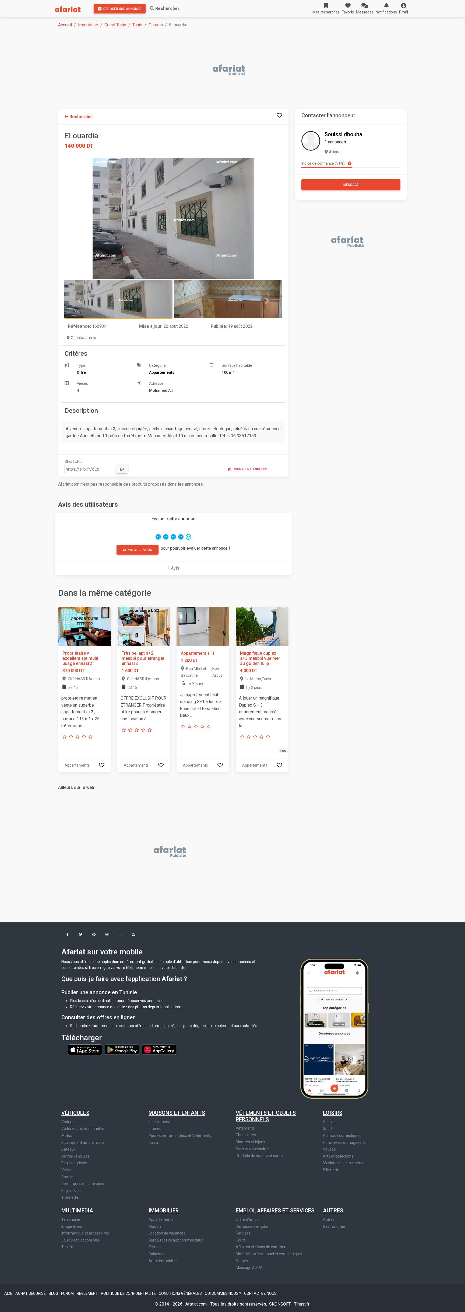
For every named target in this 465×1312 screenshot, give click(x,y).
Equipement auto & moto (82, 1142)
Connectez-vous (137, 550)
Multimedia (77, 1210)
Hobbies (330, 1122)
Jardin (154, 1142)
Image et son (72, 1226)
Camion (68, 1177)
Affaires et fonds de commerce (263, 1247)
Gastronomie (334, 1226)
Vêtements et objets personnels (266, 1116)
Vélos (66, 1170)
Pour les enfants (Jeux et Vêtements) (181, 1135)
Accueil (65, 24)
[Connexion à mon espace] (279, 115)
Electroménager (162, 1122)
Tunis (137, 24)
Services (243, 1233)
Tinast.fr (301, 1304)
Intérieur (156, 1128)
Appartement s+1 (198, 653)
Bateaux (68, 1149)
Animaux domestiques (342, 1135)
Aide (8, 1293)
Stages (242, 1261)
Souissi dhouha (343, 134)
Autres (333, 1210)
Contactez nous (260, 1293)
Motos (66, 1135)
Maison (155, 1226)
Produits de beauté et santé (259, 1156)
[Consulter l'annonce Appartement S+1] (203, 626)
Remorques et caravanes (82, 1183)
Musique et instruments (343, 1163)
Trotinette (69, 1197)
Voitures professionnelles (83, 1128)
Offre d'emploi (248, 1219)
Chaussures (246, 1135)
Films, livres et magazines (345, 1142)
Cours (241, 1240)
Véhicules (75, 1113)
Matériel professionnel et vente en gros (269, 1254)
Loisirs (332, 1113)
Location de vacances (167, 1233)
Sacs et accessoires (252, 1149)
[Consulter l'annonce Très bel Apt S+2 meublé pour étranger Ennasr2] (143, 626)
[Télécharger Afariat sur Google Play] (122, 1049)
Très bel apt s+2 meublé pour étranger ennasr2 (143, 658)
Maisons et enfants (177, 1113)
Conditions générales (181, 1293)
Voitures (68, 1122)
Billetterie (331, 1170)
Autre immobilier (163, 1261)
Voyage (329, 1149)
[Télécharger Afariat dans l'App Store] (85, 1049)
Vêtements (245, 1128)
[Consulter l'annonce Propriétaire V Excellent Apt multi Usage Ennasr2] (84, 626)
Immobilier (88, 24)
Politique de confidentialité (129, 1293)
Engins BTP (71, 1190)
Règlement (88, 1293)
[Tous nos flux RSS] (133, 935)
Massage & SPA (249, 1267)
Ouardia (156, 24)
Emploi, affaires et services (275, 1210)
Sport (327, 1128)
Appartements (161, 1219)
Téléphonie (70, 1219)
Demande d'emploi (252, 1226)
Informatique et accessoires (85, 1233)
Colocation (158, 1254)
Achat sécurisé (31, 1293)
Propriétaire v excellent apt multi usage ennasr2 (80, 658)
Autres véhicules (75, 1156)
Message (351, 185)
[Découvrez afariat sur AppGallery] (159, 1049)
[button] (403, 8)
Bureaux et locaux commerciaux (176, 1240)
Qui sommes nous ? (223, 1293)
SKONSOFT (280, 1304)
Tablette (68, 1247)
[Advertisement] (219, 70)
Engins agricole (74, 1163)
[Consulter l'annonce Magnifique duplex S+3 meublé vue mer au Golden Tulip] (262, 626)
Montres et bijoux (250, 1142)
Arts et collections (338, 1156)
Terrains (156, 1247)
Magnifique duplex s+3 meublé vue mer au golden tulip (260, 658)
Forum (68, 1293)
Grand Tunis (115, 24)
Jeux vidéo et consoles (80, 1240)
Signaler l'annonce (250, 469)
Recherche (80, 116)
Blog (54, 1293)
